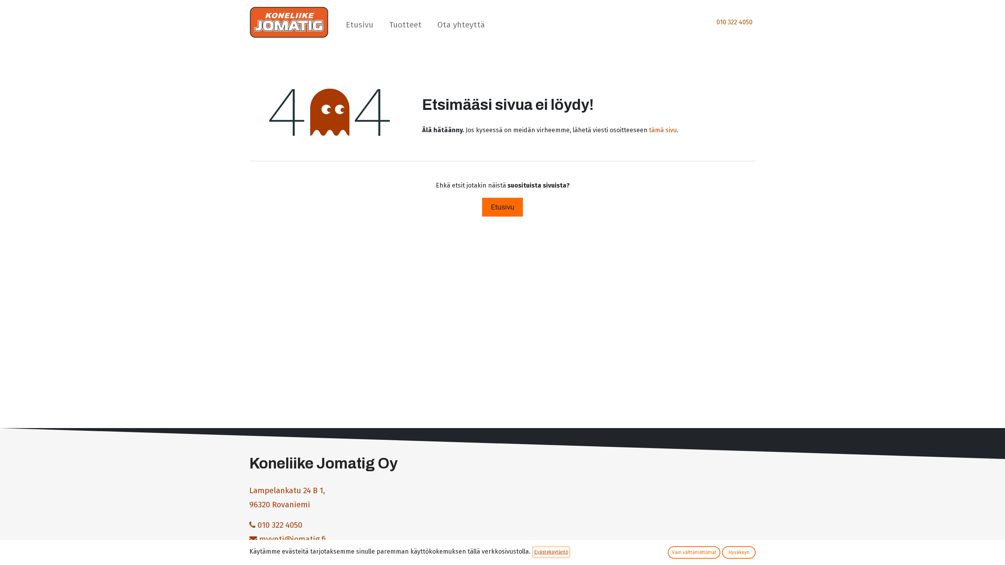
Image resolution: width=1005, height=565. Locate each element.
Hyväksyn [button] (739, 552)
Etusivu (502, 206)
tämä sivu (663, 130)
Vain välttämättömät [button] (694, 552)
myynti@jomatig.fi (292, 539)
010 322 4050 (734, 22)
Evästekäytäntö (551, 552)
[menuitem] (359, 26)
